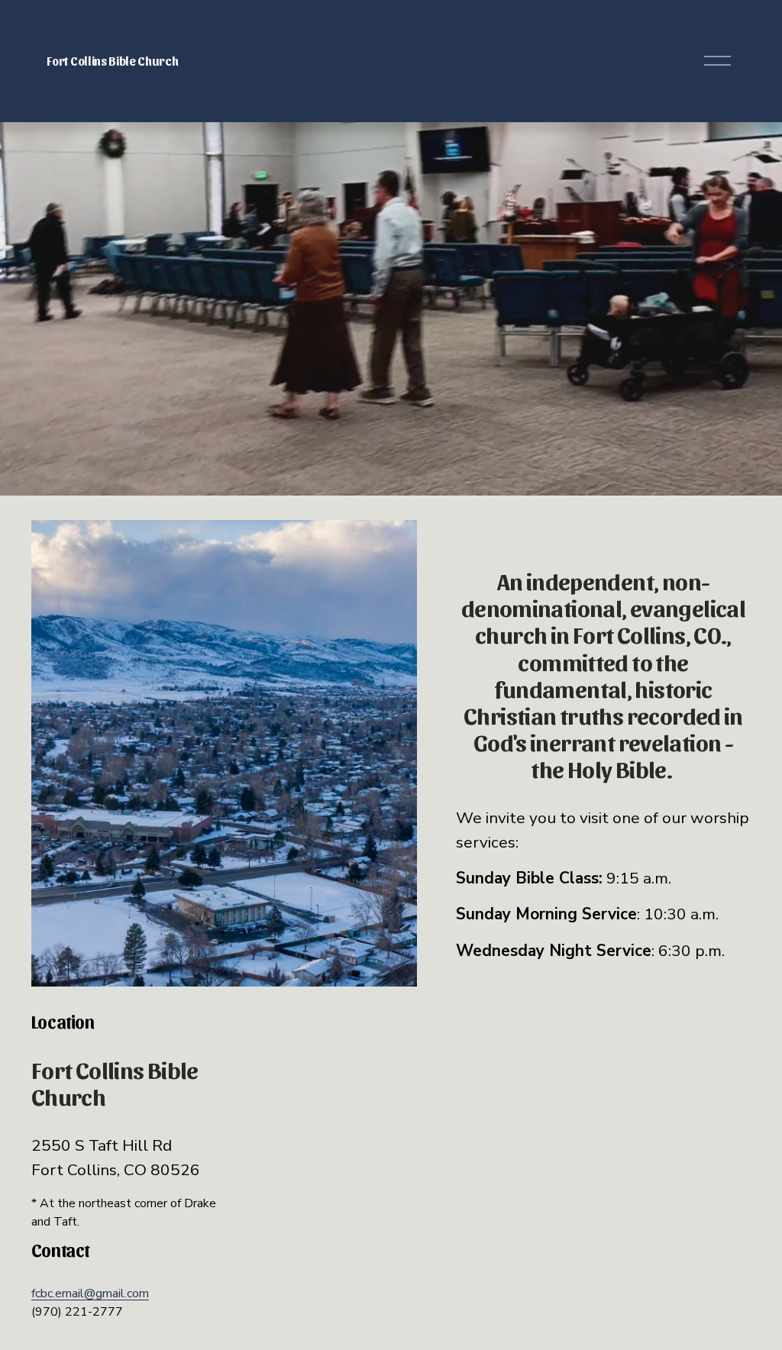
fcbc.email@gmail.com (90, 1293)
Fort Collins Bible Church (112, 60)
